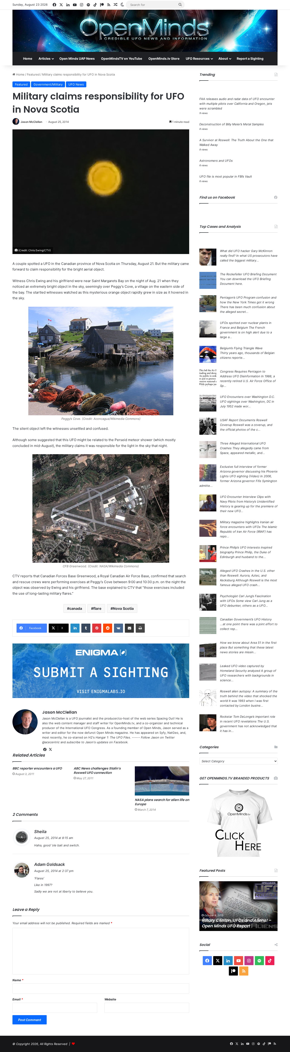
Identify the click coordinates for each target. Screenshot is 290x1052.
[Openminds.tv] (145, 31)
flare (97, 608)
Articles (45, 58)
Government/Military (48, 84)
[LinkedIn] (75, 628)
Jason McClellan (31, 121)
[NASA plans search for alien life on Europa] (162, 781)
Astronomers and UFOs (216, 160)
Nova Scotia (123, 608)
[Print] (140, 628)
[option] (238, 906)
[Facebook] (45, 749)
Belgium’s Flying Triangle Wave (241, 348)
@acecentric (51, 742)
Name (17, 980)
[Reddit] (107, 628)
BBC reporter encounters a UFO (37, 768)
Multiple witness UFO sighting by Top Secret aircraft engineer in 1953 (237, 923)
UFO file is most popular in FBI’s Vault (225, 176)
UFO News (76, 84)
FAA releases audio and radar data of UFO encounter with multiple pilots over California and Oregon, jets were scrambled (237, 103)
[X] (50, 749)
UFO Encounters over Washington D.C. (247, 397)
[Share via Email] (129, 628)
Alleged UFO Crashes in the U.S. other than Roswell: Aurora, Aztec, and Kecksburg (247, 575)
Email (17, 999)
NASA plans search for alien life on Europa (162, 802)
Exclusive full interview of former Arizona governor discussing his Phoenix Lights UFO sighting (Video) (249, 471)
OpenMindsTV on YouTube (121, 58)
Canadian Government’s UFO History (246, 619)
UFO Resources (198, 58)
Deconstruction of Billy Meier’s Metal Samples (231, 124)
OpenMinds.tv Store (163, 58)
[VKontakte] (118, 628)
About (223, 58)
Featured (33, 74)
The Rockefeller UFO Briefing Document (248, 274)
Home (27, 58)
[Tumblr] (85, 628)
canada (75, 608)
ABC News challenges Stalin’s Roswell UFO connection (97, 770)
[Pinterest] (96, 628)
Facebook (121, 742)
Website (110, 999)
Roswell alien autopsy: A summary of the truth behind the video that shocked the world (249, 696)
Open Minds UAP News (77, 58)
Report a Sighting (250, 58)
